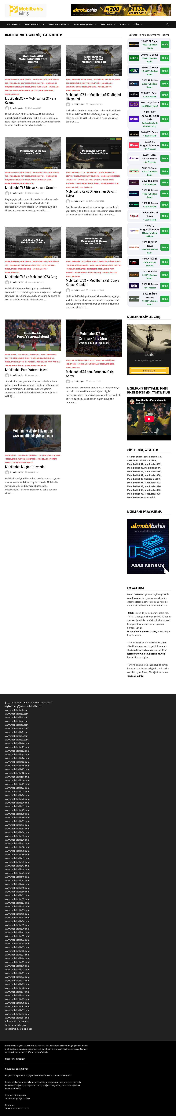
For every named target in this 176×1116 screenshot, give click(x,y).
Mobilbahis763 (39, 269)
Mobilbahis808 (46, 90)
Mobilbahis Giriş (33, 24)
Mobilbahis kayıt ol (34, 83)
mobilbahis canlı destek (29, 455)
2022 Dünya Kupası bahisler (94, 261)
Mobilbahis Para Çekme (36, 87)
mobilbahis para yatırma (90, 179)
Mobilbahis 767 (16, 176)
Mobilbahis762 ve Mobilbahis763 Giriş (31, 277)
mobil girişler (18, 108)
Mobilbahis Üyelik (109, 183)
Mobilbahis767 (89, 87)
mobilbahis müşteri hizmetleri (85, 83)
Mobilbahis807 (12, 79)
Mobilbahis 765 (40, 172)
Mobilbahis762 (12, 261)
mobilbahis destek (51, 455)
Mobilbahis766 (73, 79)
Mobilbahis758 (109, 272)
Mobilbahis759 (73, 261)
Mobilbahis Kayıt (57, 24)
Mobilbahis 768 (101, 79)
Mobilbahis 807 (40, 79)
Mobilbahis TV (108, 24)
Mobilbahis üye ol (91, 183)
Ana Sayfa (12, 24)
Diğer (136, 24)
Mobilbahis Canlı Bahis (28, 354)
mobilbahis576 (73, 367)
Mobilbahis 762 (40, 261)
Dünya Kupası (114, 261)
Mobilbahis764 (12, 272)
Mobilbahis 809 (16, 83)
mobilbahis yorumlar (35, 365)
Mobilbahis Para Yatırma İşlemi (26, 370)
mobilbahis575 (107, 364)
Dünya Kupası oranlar (77, 265)
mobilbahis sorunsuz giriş (38, 179)
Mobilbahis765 (12, 172)
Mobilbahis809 (12, 94)
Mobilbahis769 (73, 90)
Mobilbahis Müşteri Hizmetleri (25, 467)
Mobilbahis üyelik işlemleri (79, 187)
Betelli (130, 612)
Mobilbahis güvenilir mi (42, 358)
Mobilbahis (25, 79)
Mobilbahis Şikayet (83, 24)
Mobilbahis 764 (16, 265)
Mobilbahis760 (73, 276)
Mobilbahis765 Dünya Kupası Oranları (31, 188)
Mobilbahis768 (104, 87)
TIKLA (165, 58)
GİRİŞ (165, 44)
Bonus (123, 24)
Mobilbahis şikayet (28, 90)
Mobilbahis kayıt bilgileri (86, 176)
